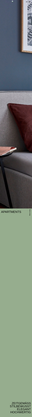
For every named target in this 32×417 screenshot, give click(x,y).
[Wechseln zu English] (26, 2)
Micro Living (29, 212)
